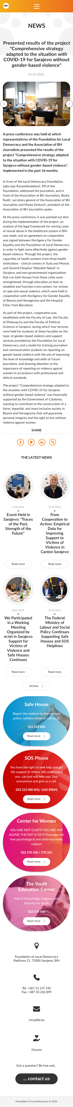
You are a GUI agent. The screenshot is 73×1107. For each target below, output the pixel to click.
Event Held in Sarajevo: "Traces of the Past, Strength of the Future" (18, 524)
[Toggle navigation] (37, 6)
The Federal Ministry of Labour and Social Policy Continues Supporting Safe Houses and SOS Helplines (55, 632)
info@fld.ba (36, 1020)
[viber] (52, 443)
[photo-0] (36, 104)
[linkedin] (42, 443)
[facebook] (20, 443)
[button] (3, 104)
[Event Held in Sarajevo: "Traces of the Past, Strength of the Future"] (18, 486)
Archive (34, 686)
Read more (18, 564)
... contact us (36, 1078)
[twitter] (31, 443)
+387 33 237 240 (39, 988)
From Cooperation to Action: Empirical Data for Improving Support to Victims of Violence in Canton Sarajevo (54, 533)
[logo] (6, 6)
